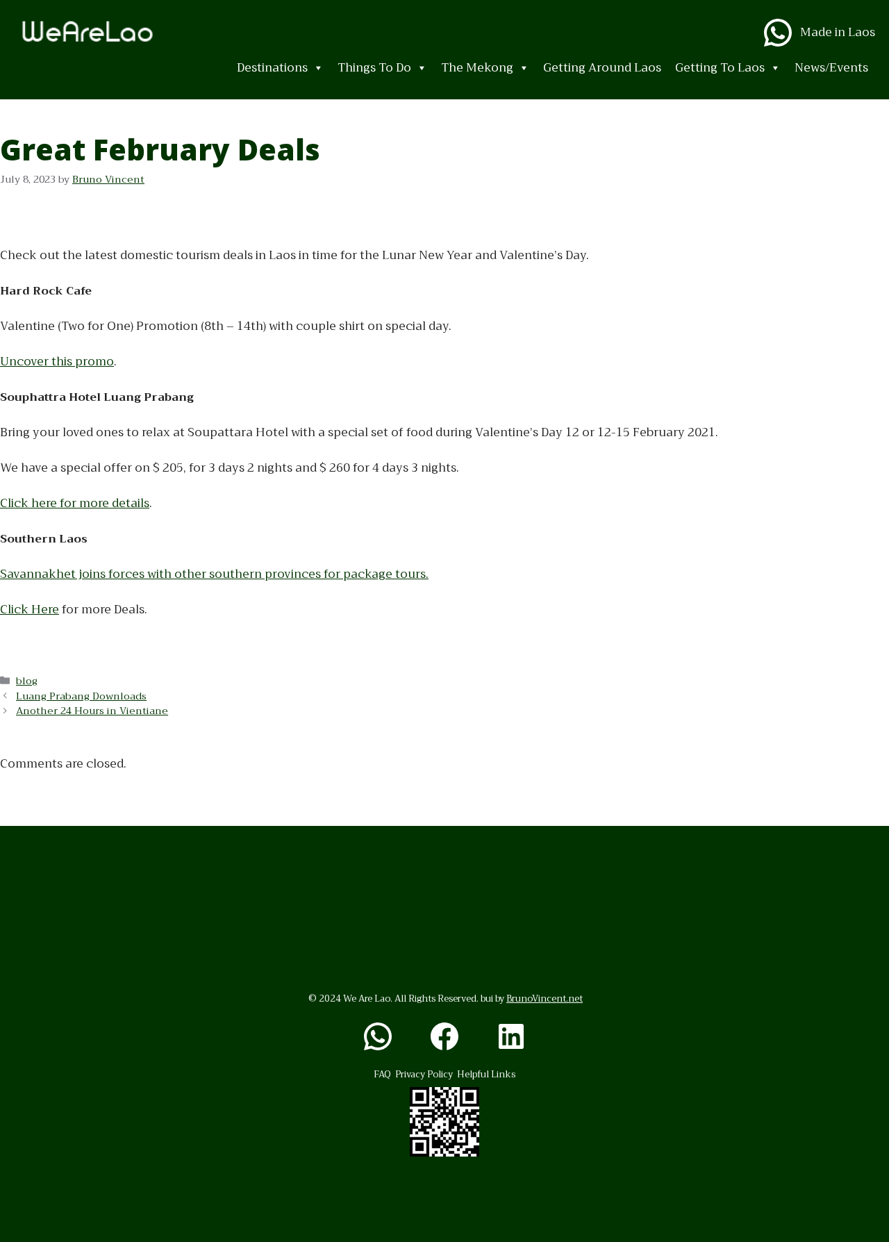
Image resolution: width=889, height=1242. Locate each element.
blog (27, 681)
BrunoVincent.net (544, 999)
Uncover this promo (57, 361)
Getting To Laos (720, 68)
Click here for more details (74, 503)
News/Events (831, 68)
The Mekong (477, 68)
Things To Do (374, 68)
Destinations (272, 68)
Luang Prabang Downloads (81, 696)
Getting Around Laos (602, 68)
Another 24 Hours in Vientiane (92, 711)
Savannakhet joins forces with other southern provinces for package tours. (214, 574)
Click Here (29, 609)
